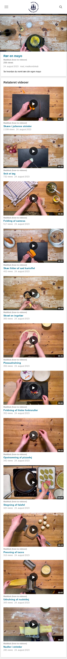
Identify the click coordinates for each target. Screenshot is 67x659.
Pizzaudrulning (12, 362)
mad (22, 66)
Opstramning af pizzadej (17, 457)
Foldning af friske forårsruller (20, 410)
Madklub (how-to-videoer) (15, 60)
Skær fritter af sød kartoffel (19, 268)
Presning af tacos (13, 552)
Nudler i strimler (12, 646)
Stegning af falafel (14, 504)
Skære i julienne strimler (17, 126)
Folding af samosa (14, 220)
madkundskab (31, 66)
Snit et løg (9, 173)
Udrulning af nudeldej (16, 599)
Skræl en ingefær (13, 315)
